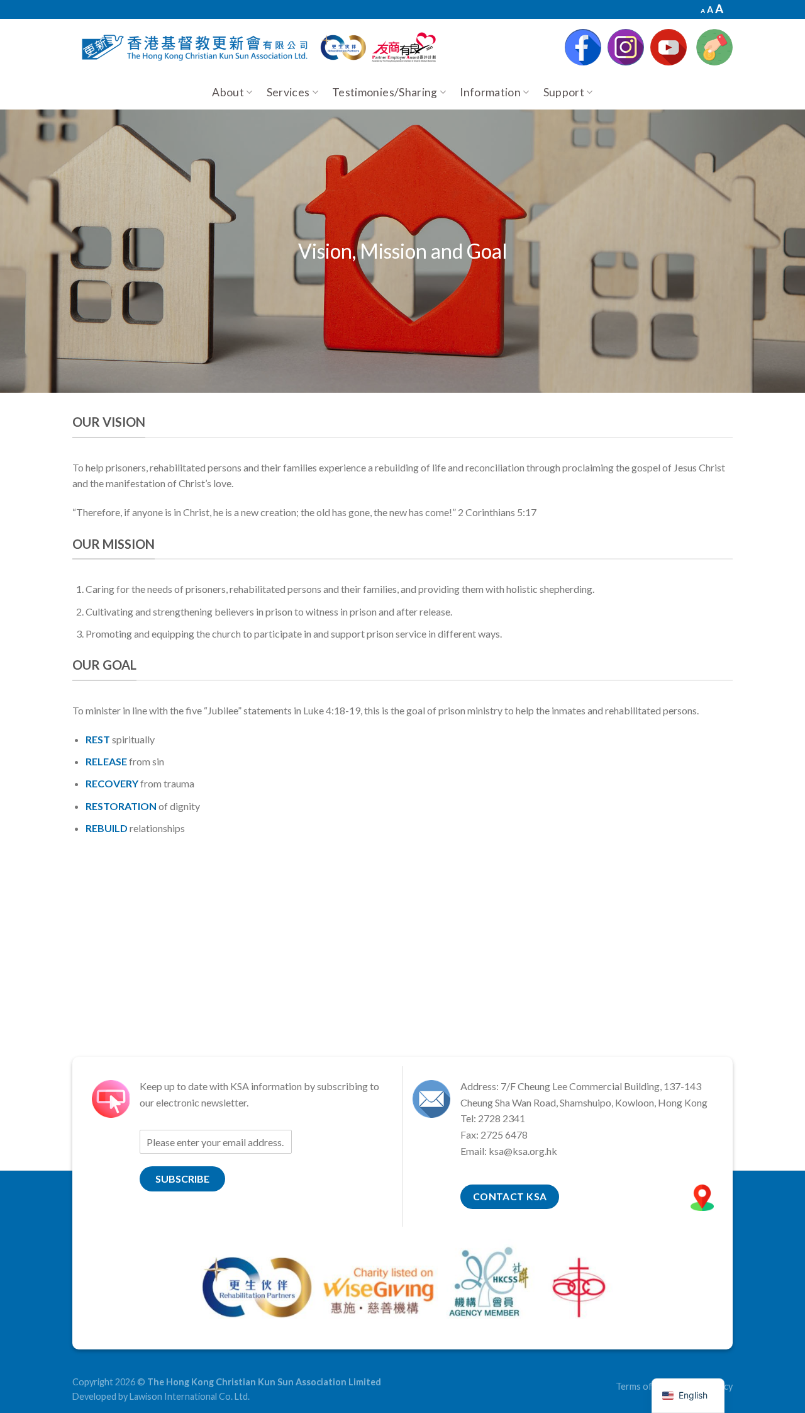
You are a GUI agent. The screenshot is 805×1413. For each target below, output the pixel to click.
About (228, 92)
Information (490, 92)
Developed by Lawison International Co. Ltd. (161, 1396)
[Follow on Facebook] (583, 47)
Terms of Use (643, 1386)
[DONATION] (714, 47)
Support (563, 92)
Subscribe (182, 1179)
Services (288, 92)
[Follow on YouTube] (668, 47)
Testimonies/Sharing (385, 92)
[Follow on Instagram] (626, 47)
